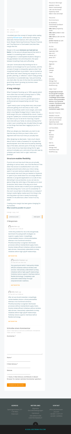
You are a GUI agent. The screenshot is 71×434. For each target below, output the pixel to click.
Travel (50, 72)
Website (9, 370)
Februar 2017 (52, 55)
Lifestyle (12, 30)
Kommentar (11, 336)
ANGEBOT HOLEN (54, 5)
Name (9, 357)
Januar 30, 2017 (14, 32)
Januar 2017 (52, 57)
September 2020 (53, 51)
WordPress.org (53, 85)
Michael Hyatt (17, 38)
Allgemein (51, 64)
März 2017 (52, 53)
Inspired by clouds (54, 11)
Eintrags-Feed (53, 81)
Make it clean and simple (56, 13)
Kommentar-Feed (54, 83)
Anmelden (52, 79)
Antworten (12, 256)
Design (10, 212)
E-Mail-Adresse (12, 364)
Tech (17, 212)
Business (51, 68)
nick (8, 32)
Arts (8, 30)
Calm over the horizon (55, 9)
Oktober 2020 (53, 49)
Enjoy (13, 212)
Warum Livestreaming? (55, 7)
